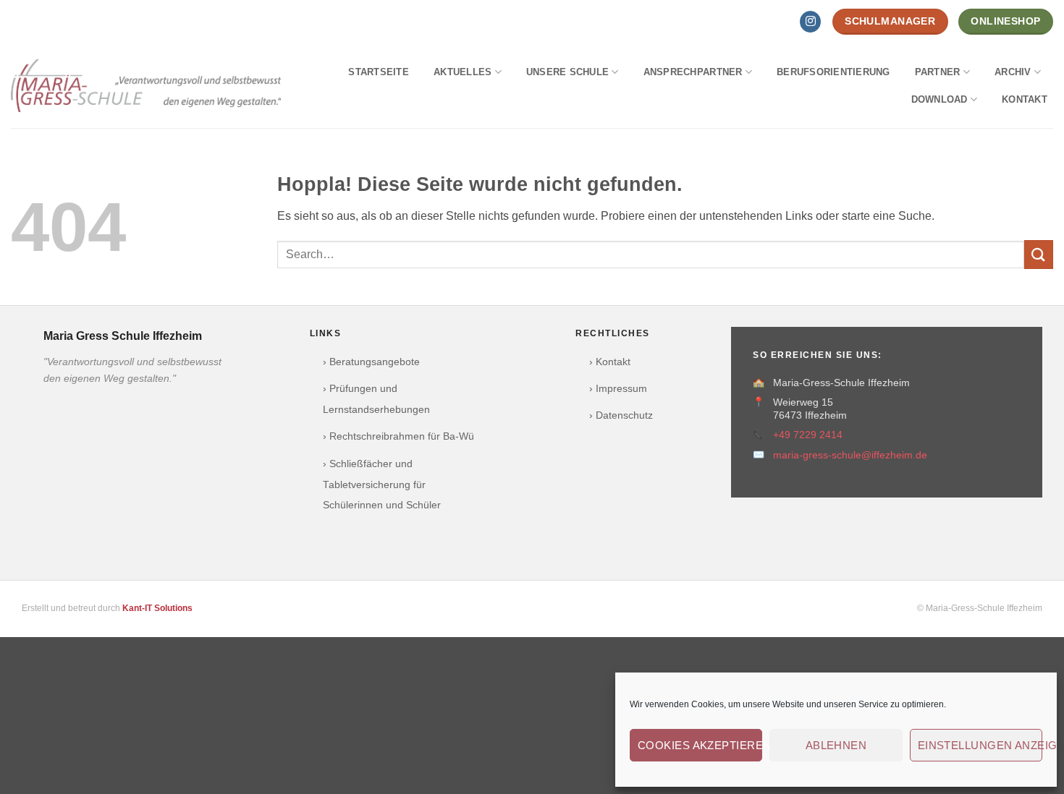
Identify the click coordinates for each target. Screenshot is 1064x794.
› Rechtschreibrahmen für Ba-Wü (398, 436)
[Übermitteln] (1038, 254)
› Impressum (618, 388)
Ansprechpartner (693, 72)
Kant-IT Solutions (157, 608)
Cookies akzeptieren (700, 745)
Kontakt (1024, 99)
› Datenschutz (621, 415)
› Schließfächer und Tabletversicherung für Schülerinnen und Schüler (382, 484)
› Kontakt (609, 362)
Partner (937, 72)
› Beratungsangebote (371, 362)
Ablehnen (836, 745)
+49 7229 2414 (808, 435)
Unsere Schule (567, 72)
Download (939, 99)
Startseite (378, 72)
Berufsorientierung (833, 72)
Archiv (1013, 72)
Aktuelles (462, 72)
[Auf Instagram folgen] (810, 22)
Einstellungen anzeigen (980, 745)
